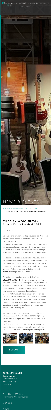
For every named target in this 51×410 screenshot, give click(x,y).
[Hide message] (25, 12)
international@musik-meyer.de (15, 397)
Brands (7, 403)
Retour (14, 350)
